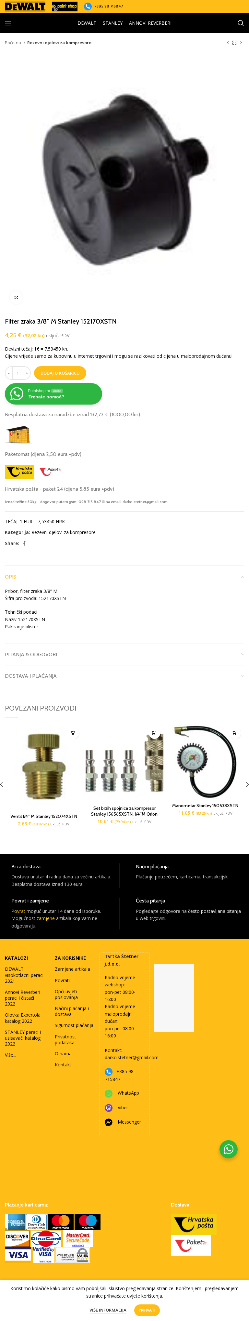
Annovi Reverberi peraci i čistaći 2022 (22, 998)
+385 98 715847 (109, 6)
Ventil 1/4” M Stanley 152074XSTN (43, 816)
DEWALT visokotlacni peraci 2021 (24, 975)
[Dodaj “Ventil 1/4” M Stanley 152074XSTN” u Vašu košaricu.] (73, 733)
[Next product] (241, 43)
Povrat (18, 911)
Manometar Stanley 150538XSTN (205, 805)
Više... (10, 1055)
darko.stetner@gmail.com (132, 1057)
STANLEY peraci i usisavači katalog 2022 (23, 1038)
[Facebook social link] (24, 543)
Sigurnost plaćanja (74, 1025)
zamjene (46, 918)
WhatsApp (128, 1093)
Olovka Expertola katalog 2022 (23, 1018)
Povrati (62, 980)
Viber (123, 1107)
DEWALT (86, 23)
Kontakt (63, 1064)
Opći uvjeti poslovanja (66, 994)
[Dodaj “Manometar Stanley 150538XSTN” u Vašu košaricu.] (235, 733)
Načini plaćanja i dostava (72, 1011)
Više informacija (107, 1310)
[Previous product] (228, 43)
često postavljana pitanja (214, 911)
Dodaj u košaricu (60, 373)
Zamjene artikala (72, 969)
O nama (63, 1053)
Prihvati (147, 1310)
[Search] (240, 23)
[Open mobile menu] (8, 23)
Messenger (129, 1122)
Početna (13, 43)
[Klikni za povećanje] (16, 297)
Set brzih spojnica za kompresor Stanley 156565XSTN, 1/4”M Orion (124, 811)
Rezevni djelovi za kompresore (59, 43)
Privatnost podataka (65, 1040)
